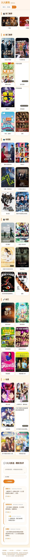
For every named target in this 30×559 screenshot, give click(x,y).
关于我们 (18, 550)
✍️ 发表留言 (9, 481)
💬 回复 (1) (8, 512)
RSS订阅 (11, 550)
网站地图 (4, 550)
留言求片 (26, 550)
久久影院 (8, 2)
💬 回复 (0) (8, 496)
